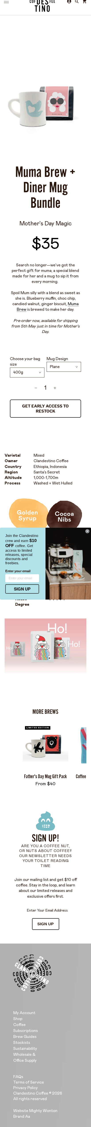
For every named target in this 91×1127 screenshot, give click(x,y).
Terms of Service (28, 1082)
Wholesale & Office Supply (25, 1058)
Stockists (21, 1043)
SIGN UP (45, 924)
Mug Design (57, 359)
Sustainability (25, 1049)
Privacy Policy (25, 1088)
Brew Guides (24, 1037)
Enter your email (17, 571)
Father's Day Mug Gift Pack (45, 776)
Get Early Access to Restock (45, 408)
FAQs (18, 1077)
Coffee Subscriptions (25, 1028)
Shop (17, 1019)
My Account (24, 1013)
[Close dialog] (87, 531)
